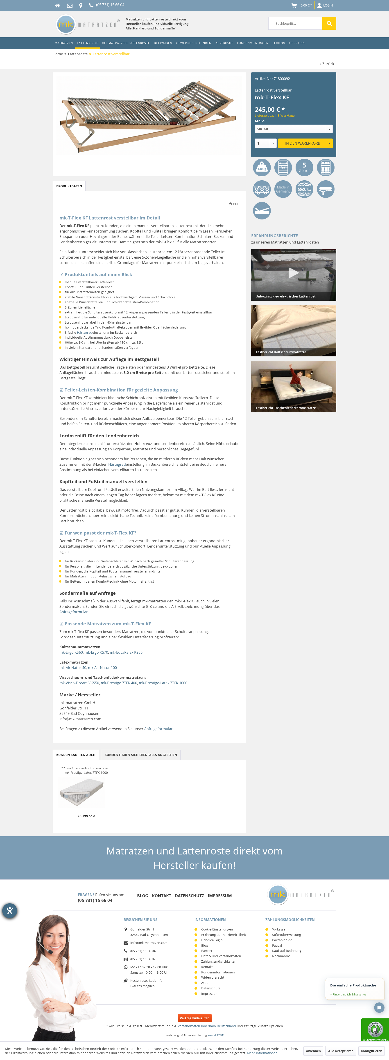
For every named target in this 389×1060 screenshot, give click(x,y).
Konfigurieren (371, 1051)
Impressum (220, 895)
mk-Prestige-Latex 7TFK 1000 (163, 682)
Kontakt (162, 895)
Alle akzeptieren (340, 1051)
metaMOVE (216, 1035)
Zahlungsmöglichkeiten (218, 961)
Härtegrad (84, 332)
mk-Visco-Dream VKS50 (79, 682)
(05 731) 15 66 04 (95, 900)
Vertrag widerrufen (194, 1018)
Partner (207, 950)
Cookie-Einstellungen (217, 929)
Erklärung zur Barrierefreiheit (223, 935)
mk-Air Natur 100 (102, 667)
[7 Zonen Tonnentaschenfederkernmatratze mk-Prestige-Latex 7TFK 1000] (86, 792)
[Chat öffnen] (379, 1007)
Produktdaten (69, 186)
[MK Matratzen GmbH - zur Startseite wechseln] (87, 24)
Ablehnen (313, 1051)
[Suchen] (329, 23)
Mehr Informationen (262, 1053)
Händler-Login (212, 940)
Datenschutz (190, 895)
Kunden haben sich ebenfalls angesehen (141, 755)
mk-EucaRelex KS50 (126, 652)
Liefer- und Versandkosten (221, 956)
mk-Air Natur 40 (72, 667)
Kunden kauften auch (75, 755)
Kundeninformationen (218, 972)
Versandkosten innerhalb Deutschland (207, 1026)
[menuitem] (302, 23)
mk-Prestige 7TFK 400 (119, 682)
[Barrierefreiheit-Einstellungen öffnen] (9, 910)
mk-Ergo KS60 (71, 652)
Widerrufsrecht (212, 977)
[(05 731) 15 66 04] (91, 5)
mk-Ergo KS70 (96, 652)
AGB (204, 983)
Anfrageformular (73, 611)
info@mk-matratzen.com (148, 943)
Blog (143, 895)
